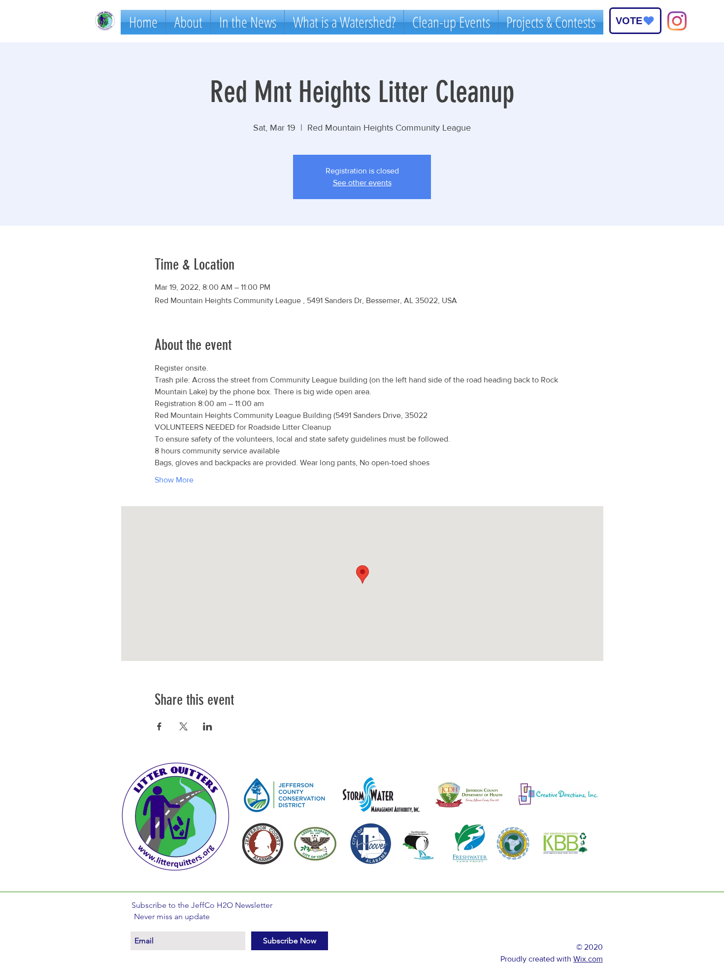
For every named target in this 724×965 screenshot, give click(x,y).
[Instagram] (677, 21)
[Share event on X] (183, 726)
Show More (174, 480)
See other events (362, 182)
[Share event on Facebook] (159, 726)
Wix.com (588, 959)
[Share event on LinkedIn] (207, 726)
